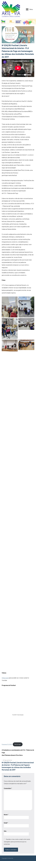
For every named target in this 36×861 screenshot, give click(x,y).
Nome (6, 814)
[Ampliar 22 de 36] (32, 479)
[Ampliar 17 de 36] (15, 445)
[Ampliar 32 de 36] (15, 611)
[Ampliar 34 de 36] (15, 624)
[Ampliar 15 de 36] (15, 423)
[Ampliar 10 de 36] (32, 376)
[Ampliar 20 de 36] (32, 466)
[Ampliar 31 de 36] (32, 590)
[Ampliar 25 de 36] (15, 504)
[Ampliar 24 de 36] (32, 491)
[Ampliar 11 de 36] (15, 397)
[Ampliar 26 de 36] (32, 504)
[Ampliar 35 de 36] (32, 624)
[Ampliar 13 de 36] (15, 411)
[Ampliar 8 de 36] (32, 354)
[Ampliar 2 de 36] (32, 299)
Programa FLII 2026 (7, 744)
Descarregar (18, 744)
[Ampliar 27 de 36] (15, 525)
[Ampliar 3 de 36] (15, 320)
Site (5, 831)
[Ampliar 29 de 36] (15, 547)
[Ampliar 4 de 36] (32, 320)
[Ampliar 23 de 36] (15, 491)
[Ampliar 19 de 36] (15, 466)
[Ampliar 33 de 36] (32, 611)
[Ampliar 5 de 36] (15, 342)
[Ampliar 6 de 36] (32, 342)
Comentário (8, 788)
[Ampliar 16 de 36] (32, 423)
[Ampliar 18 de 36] (32, 445)
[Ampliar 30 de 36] (15, 590)
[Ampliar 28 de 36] (32, 525)
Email (6, 823)
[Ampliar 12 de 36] (32, 397)
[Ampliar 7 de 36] (15, 354)
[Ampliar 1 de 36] (15, 299)
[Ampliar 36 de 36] (32, 647)
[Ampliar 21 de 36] (15, 479)
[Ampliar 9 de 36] (15, 376)
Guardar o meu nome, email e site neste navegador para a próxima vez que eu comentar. (17, 841)
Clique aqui (5, 678)
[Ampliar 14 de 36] (32, 411)
